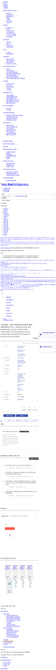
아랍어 (5, 234)
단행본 (8, 19)
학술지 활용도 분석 (11, 98)
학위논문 (8, 13)
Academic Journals (10, 151)
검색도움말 (6, 189)
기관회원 (8, 623)
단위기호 (6, 230)
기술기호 (6, 224)
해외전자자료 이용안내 (9, 169)
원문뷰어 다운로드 (8, 141)
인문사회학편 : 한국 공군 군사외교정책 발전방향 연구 (19, 465)
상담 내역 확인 (10, 86)
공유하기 (26, 420)
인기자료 (8, 110)
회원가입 (6, 1)
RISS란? (8, 69)
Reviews (8, 157)
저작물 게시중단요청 (9, 647)
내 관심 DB (9, 36)
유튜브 (5, 665)
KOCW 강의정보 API (11, 126)
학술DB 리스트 (10, 165)
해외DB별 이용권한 (11, 173)
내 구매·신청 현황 (11, 33)
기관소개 (6, 644)
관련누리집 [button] (6, 614)
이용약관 (6, 639)
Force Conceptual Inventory (21, 381)
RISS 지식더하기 (10, 60)
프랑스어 (6, 216)
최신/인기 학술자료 (8, 105)
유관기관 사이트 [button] (8, 627)
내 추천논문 (9, 27)
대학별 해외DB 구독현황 (12, 175)
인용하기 (22, 415)
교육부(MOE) (9, 629)
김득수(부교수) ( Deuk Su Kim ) (21, 347)
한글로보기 (35, 338)
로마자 (5, 233)
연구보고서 (9, 21)
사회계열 (20, 375)
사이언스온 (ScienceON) (12, 637)
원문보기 (10, 415)
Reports (8, 158)
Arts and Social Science (21, 385)
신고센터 (8, 89)
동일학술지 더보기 (34, 458)
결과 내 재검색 (6, 200)
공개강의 (8, 22)
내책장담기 (18, 420)
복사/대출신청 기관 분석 (12, 101)
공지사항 (6, 146)
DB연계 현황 (9, 62)
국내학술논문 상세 (8, 320)
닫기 (2, 290)
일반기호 (6, 231)
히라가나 (6, 208)
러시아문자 (6, 228)
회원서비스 (6, 39)
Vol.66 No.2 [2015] (20, 366)
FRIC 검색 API (10, 131)
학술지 (8, 17)
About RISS (6, 56)
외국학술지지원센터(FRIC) (13, 618)
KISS (22, 399)
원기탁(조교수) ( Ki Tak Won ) (21, 351)
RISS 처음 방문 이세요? (10, 66)
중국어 (5, 211)
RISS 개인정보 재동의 (9, 143)
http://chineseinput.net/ (6, 247)
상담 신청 (8, 85)
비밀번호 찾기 (10, 46)
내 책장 (8, 29)
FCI (19, 379)
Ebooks (8, 153)
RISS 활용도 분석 (8, 92)
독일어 (5, 217)
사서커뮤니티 (9, 621)
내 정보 (8, 52)
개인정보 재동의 (8, 642)
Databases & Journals (8, 161)
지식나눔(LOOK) (10, 624)
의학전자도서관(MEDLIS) (13, 626)
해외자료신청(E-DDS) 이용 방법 (14, 115)
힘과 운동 (20, 373)
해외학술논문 (9, 16)
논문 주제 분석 (14, 516)
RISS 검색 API (10, 125)
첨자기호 (6, 225)
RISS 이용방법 (10, 59)
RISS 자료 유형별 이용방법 (13, 73)
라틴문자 (6, 227)
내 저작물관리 (10, 32)
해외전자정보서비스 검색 (10, 149)
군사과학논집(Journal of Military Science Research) (22, 361)
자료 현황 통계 (10, 95)
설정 (5, 49)
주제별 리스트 (10, 166)
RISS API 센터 (7, 122)
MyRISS (6, 4)
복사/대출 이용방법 (11, 75)
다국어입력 (6, 191)
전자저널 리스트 (10, 163)
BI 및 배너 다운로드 (11, 63)
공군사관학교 (21, 357)
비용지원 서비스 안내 (12, 116)
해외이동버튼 (4, 668)
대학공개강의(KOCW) (12, 615)
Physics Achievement (20, 389)
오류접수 (35, 420)
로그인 (5, 3)
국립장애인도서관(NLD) (12, 630)
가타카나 (6, 210)
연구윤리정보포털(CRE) (12, 635)
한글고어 (6, 213)
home (5, 318)
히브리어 (6, 219)
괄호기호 (6, 221)
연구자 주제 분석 (24, 516)
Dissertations (9, 154)
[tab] (5, 516)
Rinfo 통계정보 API (11, 130)
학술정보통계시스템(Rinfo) (13, 617)
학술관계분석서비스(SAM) (13, 620)
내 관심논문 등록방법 (12, 72)
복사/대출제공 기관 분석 (12, 99)
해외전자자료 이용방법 (12, 76)
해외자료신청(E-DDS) (9, 112)
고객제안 (8, 88)
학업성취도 (20, 376)
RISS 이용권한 (10, 70)
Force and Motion (21, 377)
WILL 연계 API (10, 128)
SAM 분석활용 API (11, 133)
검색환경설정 (9, 53)
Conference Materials (11, 155)
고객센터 (6, 6)
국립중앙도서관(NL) (11, 632)
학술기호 (6, 222)
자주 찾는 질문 (10, 83)
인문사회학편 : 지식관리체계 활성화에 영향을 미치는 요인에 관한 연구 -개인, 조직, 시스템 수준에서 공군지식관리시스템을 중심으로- (21, 483)
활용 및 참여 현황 (10, 134)
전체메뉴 (6, 7)
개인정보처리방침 (8, 641)
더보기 (36, 430)
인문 (24, 373)
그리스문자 (6, 214)
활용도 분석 (5, 516)
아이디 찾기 (9, 45)
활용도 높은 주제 (10, 103)
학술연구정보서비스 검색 (10, 10)
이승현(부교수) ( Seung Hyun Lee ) (21, 354)
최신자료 (8, 108)
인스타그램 (6, 664)
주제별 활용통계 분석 (12, 96)
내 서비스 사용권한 (11, 35)
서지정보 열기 (37, 410)
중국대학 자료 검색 (11, 120)
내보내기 (10, 420)
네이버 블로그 (7, 662)
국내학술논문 (9, 14)
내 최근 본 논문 (10, 30)
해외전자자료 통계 (8, 177)
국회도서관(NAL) (10, 634)
